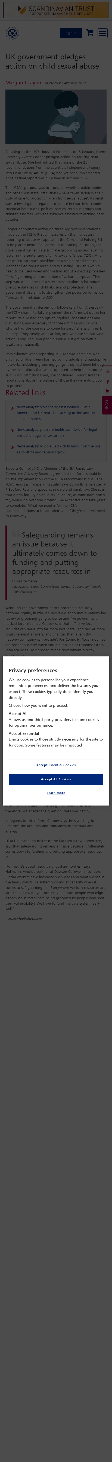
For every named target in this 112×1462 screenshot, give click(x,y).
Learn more (56, 793)
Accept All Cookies (56, 779)
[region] (56, 731)
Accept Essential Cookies (56, 765)
